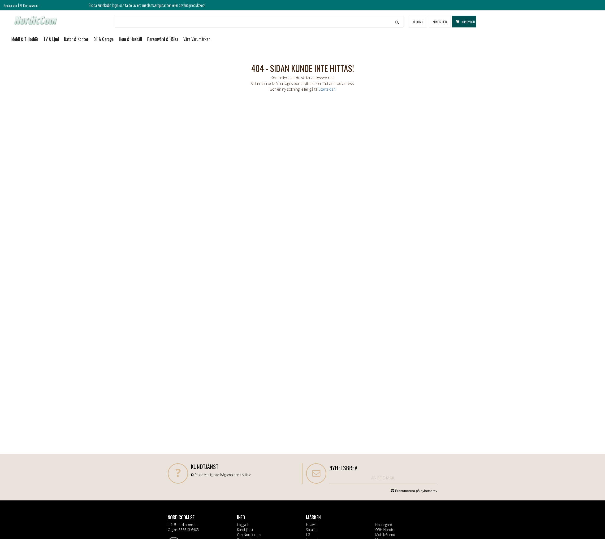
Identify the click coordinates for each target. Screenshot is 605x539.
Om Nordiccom (249, 534)
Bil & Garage (104, 39)
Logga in (243, 524)
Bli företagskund (29, 5)
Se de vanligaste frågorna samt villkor (222, 475)
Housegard (383, 524)
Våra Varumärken (196, 39)
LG (308, 534)
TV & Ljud (51, 39)
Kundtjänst (245, 529)
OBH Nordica (385, 529)
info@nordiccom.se (182, 524)
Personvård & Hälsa (162, 39)
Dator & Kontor (76, 39)
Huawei (311, 524)
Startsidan (327, 89)
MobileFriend (385, 534)
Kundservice (10, 5)
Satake (311, 529)
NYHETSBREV (343, 467)
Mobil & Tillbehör (24, 39)
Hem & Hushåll (130, 39)
